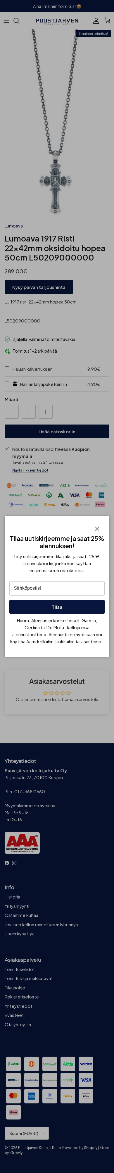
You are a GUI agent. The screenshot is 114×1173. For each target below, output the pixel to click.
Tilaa (57, 607)
